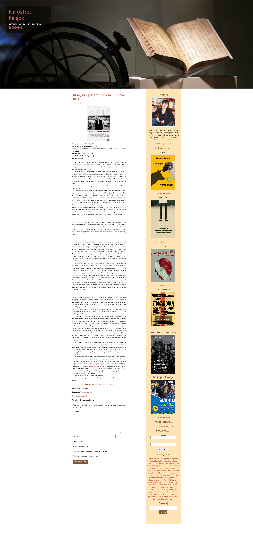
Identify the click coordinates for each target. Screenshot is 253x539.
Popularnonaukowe (87, 392)
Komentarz (77, 411)
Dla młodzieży (152, 466)
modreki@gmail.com (163, 144)
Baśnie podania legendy (169, 459)
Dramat (161, 466)
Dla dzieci (175, 463)
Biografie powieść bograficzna (161, 461)
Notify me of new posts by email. (86, 456)
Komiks (162, 473)
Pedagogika (173, 475)
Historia (150, 471)
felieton (167, 468)
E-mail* (163, 442)
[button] (153, 308)
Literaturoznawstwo (161, 475)
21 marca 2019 (77, 103)
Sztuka (158, 497)
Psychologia (162, 492)
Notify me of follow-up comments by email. (90, 451)
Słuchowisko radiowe (159, 494)
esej (166, 466)
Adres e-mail (78, 442)
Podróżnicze (154, 478)
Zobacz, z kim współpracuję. (163, 426)
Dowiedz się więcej (163, 193)
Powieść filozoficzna (164, 482)
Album (151, 459)
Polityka (168, 478)
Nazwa (76, 437)
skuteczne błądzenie (95, 366)
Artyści (156, 459)
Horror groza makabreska (163, 471)
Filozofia (174, 468)
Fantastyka (160, 468)
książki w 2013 (81, 396)
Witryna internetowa (80, 447)
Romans (176, 492)
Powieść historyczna (163, 485)
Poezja (161, 478)
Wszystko (170, 499)
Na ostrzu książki (21, 15)
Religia (169, 492)
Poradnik (167, 480)
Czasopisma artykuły (163, 463)
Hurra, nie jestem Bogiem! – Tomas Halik (99, 97)
